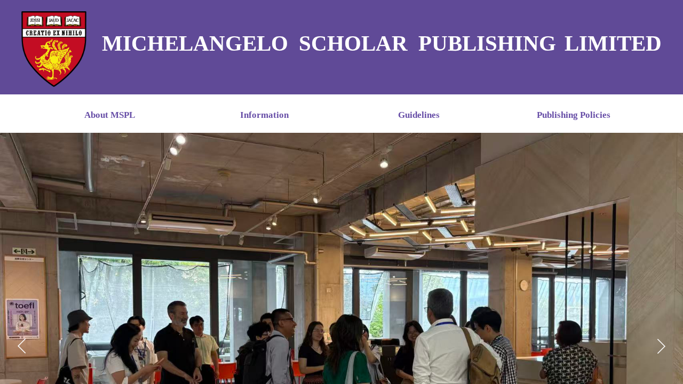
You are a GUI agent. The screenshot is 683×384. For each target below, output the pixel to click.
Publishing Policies (573, 115)
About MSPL (109, 115)
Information (264, 115)
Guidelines (419, 115)
